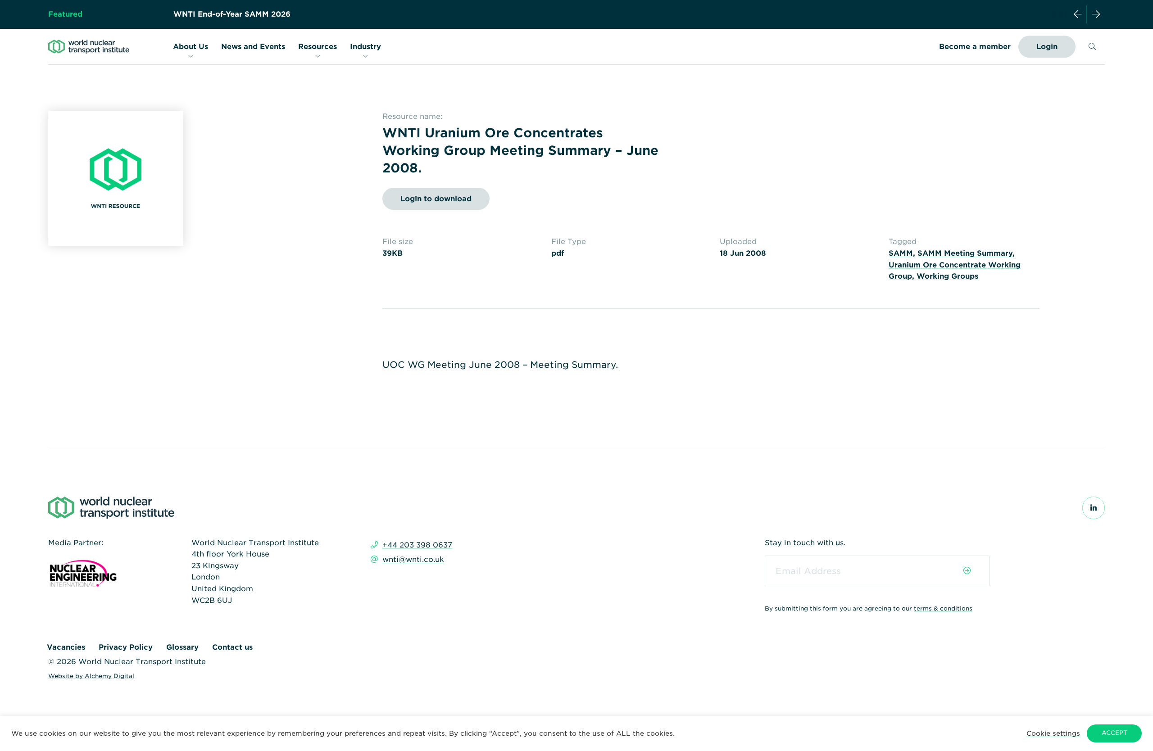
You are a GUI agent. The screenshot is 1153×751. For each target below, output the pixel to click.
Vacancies (66, 647)
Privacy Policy (126, 647)
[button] (1053, 733)
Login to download (436, 199)
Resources (317, 46)
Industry (365, 46)
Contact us (232, 647)
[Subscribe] (967, 570)
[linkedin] (1093, 508)
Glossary (182, 647)
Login (1047, 46)
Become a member (975, 46)
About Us (190, 46)
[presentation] (1078, 14)
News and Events (253, 46)
